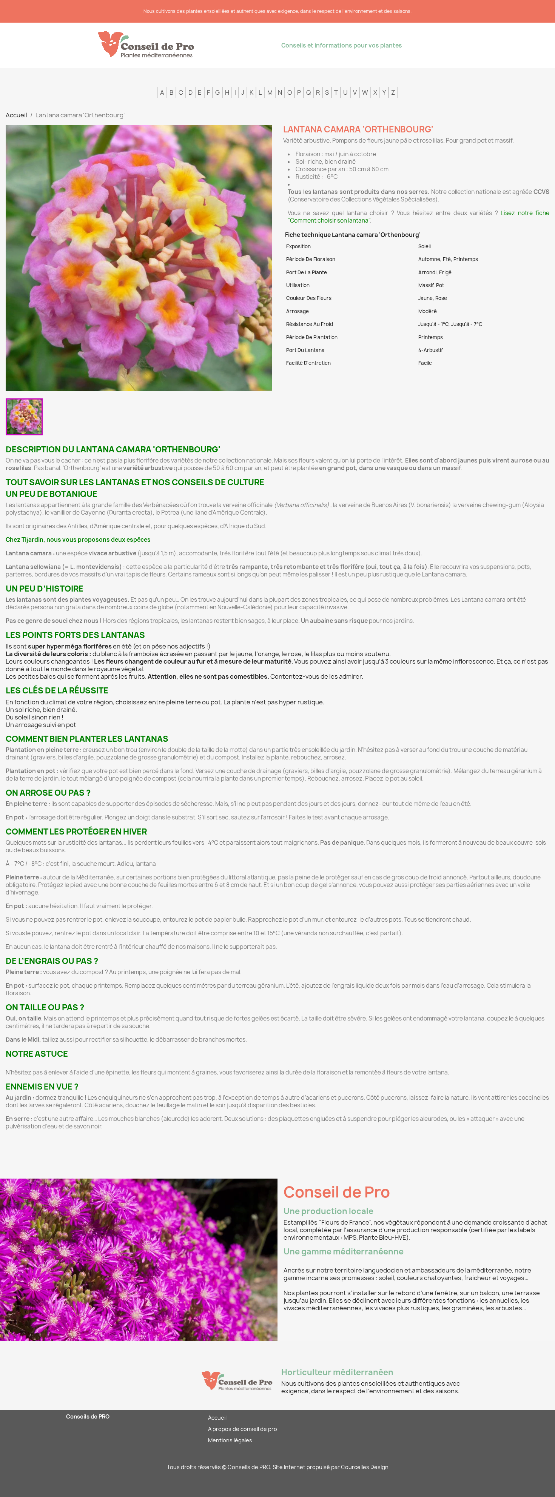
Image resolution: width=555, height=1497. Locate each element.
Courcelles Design (364, 1467)
